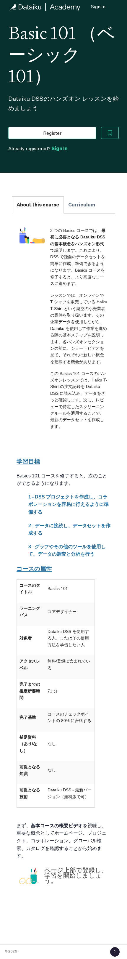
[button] (115, 952)
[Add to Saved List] (110, 133)
